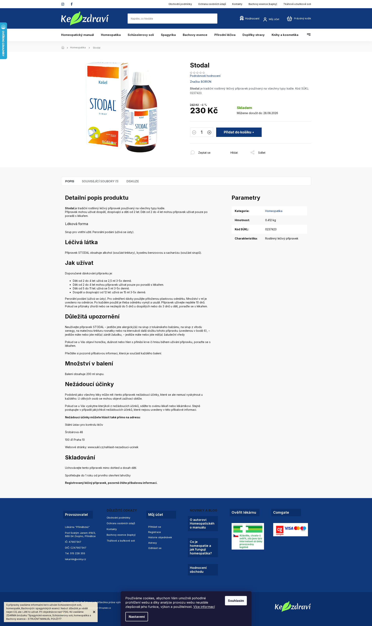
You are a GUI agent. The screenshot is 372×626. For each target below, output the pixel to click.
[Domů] (64, 47)
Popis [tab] (69, 181)
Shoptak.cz (105, 607)
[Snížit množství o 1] (194, 132)
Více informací (204, 607)
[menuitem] (79, 35)
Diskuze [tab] (132, 181)
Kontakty (237, 4)
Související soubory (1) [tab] (100, 181)
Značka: (200, 81)
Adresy (152, 542)
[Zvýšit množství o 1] (209, 132)
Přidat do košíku (237, 132)
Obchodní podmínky (180, 4)
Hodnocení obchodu (198, 569)
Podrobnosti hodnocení (205, 75)
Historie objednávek (160, 537)
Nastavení (137, 617)
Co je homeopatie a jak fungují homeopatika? (201, 547)
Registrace (154, 532)
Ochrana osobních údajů (212, 4)
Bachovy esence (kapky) (263, 4)
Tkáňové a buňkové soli (297, 4)
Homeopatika (273, 211)
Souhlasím (236, 601)
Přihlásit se (154, 526)
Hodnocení (252, 18)
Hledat (221, 18)
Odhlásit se (154, 548)
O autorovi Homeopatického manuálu (202, 523)
